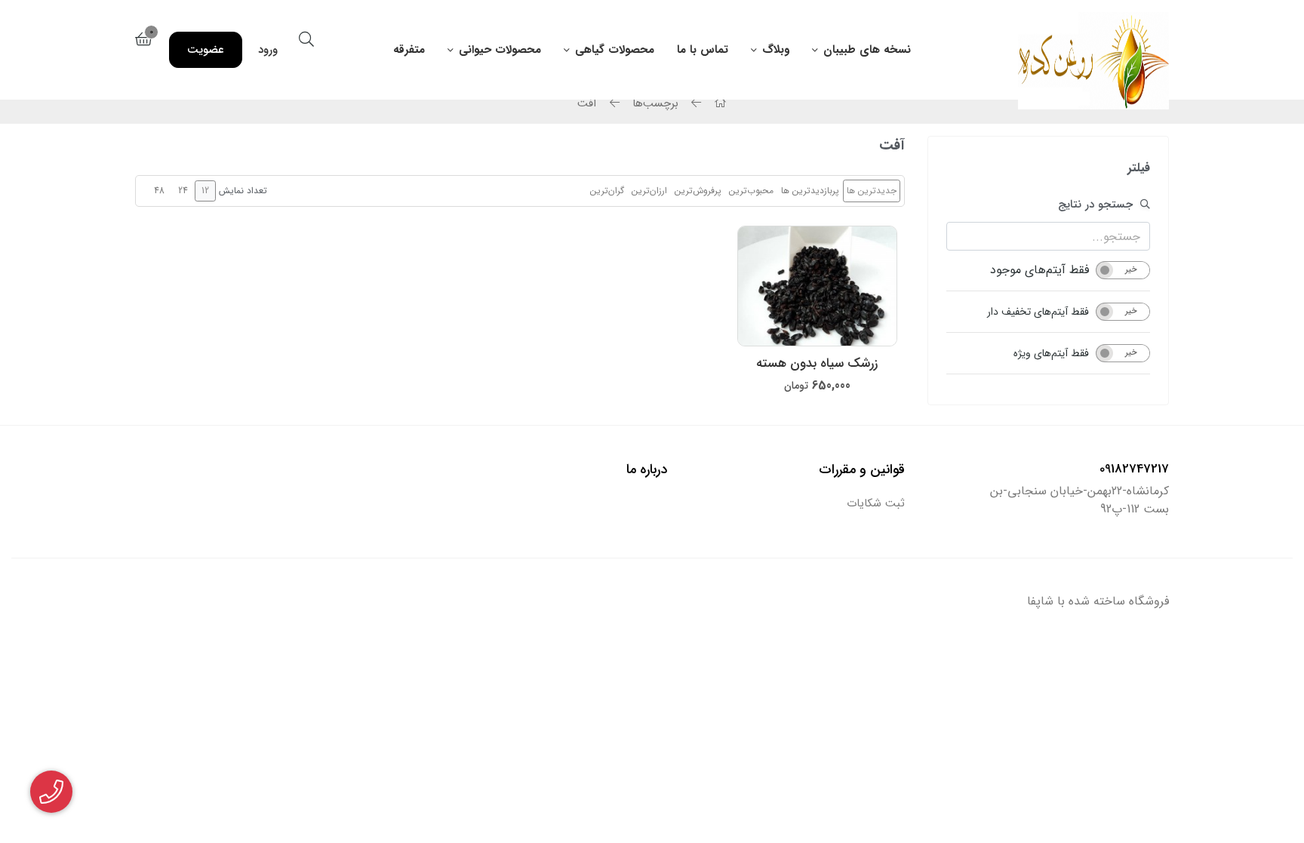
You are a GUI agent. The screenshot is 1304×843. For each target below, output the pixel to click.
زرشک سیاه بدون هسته (817, 364)
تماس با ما (702, 50)
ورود (268, 50)
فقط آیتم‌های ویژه (1051, 353)
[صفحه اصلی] (718, 103)
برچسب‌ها (655, 103)
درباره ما (646, 470)
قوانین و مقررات (862, 470)
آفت (587, 103)
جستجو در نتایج (1095, 204)
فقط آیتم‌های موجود (1039, 270)
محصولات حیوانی (500, 50)
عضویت (205, 50)
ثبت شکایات (876, 503)
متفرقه (409, 50)
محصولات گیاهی (614, 50)
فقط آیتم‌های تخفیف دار (1038, 311)
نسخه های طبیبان (867, 50)
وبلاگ (775, 50)
